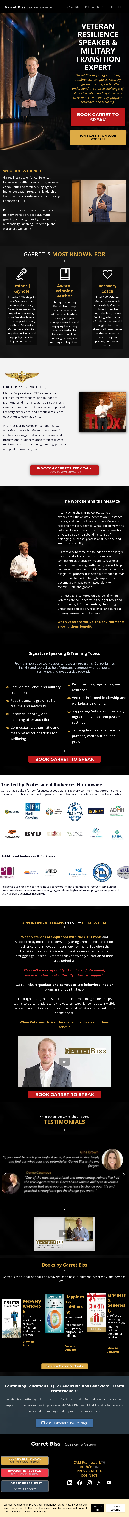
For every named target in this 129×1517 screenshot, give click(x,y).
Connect (117, 7)
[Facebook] (79, 1483)
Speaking (73, 7)
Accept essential (116, 1508)
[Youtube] (109, 1483)
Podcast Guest (95, 7)
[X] (99, 1483)
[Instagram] (89, 1483)
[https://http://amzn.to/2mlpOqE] (54, 1313)
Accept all (97, 1508)
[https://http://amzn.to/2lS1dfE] (96, 1312)
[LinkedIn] (70, 1483)
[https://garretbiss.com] (28, 7)
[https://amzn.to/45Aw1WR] (11, 1318)
